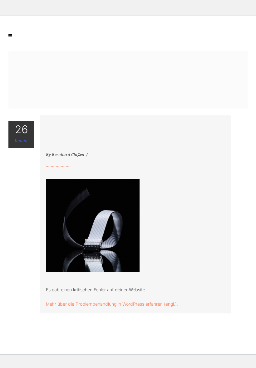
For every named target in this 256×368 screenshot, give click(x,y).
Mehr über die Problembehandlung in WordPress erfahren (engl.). (112, 304)
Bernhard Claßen (68, 154)
